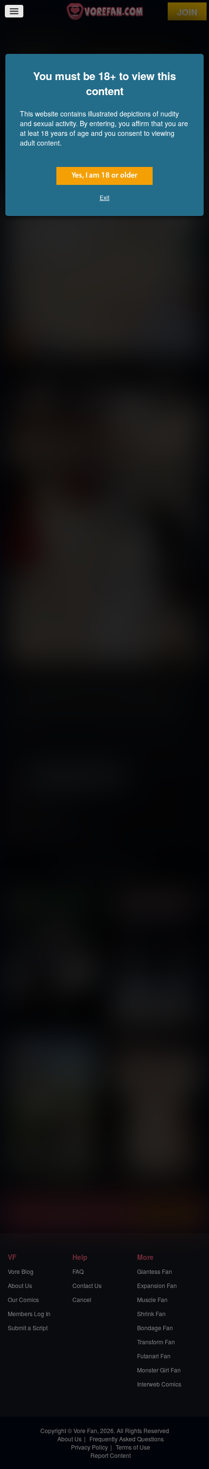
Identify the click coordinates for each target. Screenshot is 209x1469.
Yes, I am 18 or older (104, 176)
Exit (104, 197)
